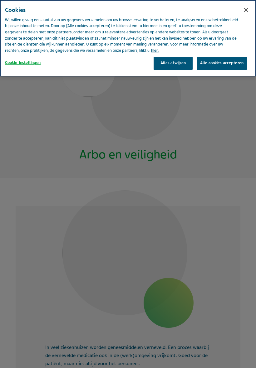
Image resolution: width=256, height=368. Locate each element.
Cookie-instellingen (23, 62)
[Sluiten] (246, 10)
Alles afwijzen (173, 63)
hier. (155, 50)
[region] (128, 38)
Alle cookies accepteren (222, 63)
